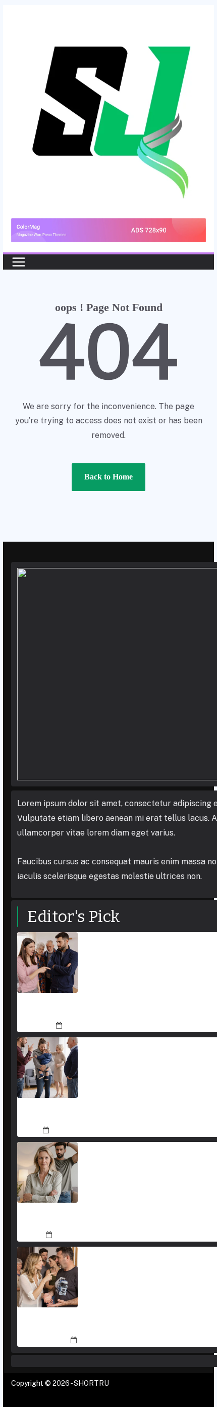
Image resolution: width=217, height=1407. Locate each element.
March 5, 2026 (88, 1026)
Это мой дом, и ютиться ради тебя (137, 1325)
